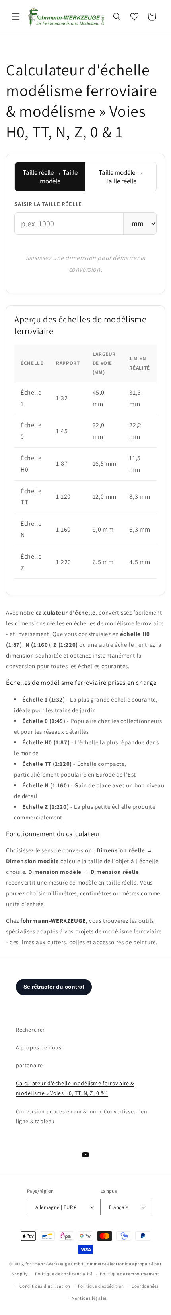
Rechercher (30, 1029)
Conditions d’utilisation (44, 1286)
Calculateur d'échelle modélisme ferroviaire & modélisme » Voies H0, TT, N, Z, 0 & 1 (75, 1088)
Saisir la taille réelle (48, 204)
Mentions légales (89, 1298)
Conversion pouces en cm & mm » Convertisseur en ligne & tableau (81, 1116)
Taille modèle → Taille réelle (121, 176)
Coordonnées (145, 1286)
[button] (16, 16)
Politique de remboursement (129, 1273)
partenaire (29, 1065)
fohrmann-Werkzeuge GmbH (54, 1264)
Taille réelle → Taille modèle (50, 176)
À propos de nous (39, 1047)
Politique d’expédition (101, 1286)
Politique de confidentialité (64, 1273)
